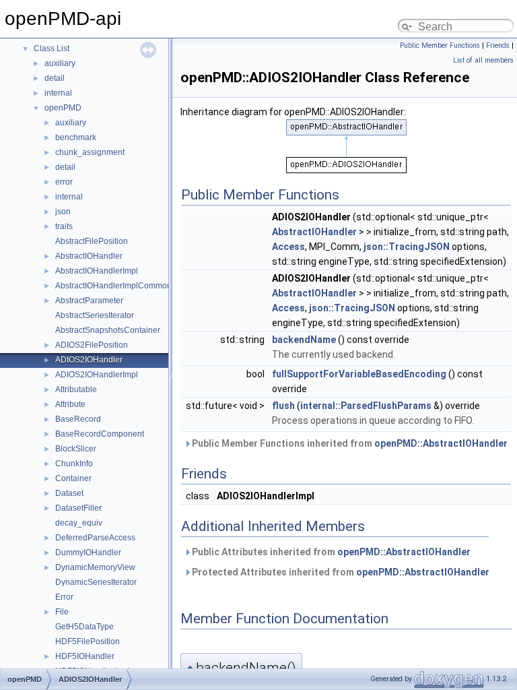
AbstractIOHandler (89, 256)
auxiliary (59, 63)
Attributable (76, 389)
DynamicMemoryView (95, 567)
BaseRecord (78, 419)
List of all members (483, 60)
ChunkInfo (74, 463)
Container (73, 478)
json (63, 211)
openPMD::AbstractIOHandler (441, 443)
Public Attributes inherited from (330, 551)
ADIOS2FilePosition (91, 345)
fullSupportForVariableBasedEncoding (359, 374)
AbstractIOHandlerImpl (96, 271)
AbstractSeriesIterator (94, 315)
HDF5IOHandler (84, 656)
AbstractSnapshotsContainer (107, 330)
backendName (304, 339)
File (62, 612)
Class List (51, 48)
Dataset (69, 493)
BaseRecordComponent (99, 434)
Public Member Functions (440, 45)
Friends (498, 45)
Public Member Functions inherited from (349, 443)
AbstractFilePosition (91, 241)
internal (58, 93)
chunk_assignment (90, 152)
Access (288, 246)
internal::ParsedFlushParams (366, 405)
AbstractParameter (89, 300)
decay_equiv (78, 523)
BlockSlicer (75, 448)
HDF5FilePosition (87, 641)
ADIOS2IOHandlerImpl (96, 374)
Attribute (70, 404)
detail (54, 78)
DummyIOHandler (88, 552)
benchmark (75, 137)
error (64, 182)
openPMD (62, 108)
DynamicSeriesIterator (96, 582)
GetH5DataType (84, 626)
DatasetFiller (78, 508)
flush (283, 405)
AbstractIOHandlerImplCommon (113, 285)
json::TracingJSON (407, 246)
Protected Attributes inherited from (339, 572)
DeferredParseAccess (95, 537)
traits (64, 226)
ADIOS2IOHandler (89, 360)
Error (64, 597)
